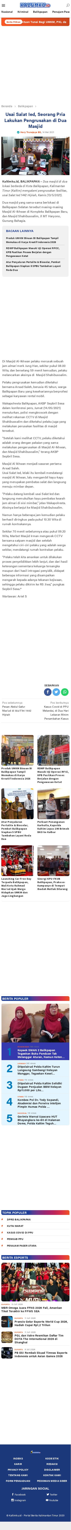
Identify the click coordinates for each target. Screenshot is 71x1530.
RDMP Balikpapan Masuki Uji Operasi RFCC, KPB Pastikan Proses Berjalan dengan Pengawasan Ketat (33, 252)
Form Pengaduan (18, 1481)
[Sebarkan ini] (48, 692)
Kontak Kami (52, 1475)
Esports (5, 1304)
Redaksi (52, 1464)
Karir (18, 1464)
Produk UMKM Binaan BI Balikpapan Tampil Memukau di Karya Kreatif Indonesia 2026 (32, 240)
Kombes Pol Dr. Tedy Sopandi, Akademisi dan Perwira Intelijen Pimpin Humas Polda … (39, 1103)
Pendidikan (23, 1046)
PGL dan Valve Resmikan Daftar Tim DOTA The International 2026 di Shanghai (39, 1339)
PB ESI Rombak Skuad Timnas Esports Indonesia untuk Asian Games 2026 (41, 1354)
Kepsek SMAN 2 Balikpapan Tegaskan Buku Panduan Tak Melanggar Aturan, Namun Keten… (41, 1053)
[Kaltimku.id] (35, 5)
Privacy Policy (18, 1469)
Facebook (20, 1494)
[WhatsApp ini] (65, 692)
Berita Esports (15, 1257)
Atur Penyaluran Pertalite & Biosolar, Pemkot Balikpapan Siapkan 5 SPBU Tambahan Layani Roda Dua (33, 266)
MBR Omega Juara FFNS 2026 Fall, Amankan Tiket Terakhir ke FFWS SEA (31, 1309)
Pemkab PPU (15, 1239)
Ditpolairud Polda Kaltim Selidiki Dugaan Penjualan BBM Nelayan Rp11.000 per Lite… (40, 1087)
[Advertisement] (35, 65)
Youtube (53, 1500)
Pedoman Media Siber (52, 1481)
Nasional (22, 1113)
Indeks (18, 1458)
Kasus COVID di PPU (20, 1232)
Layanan (22, 1063)
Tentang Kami (18, 1475)
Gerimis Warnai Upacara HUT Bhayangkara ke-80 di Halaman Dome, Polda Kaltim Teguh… (39, 1120)
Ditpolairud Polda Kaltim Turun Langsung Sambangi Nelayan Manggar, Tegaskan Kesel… (39, 1070)
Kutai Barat (15, 1226)
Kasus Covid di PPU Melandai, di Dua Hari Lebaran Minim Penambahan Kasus (56, 710)
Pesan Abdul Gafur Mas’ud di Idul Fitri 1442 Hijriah (16, 708)
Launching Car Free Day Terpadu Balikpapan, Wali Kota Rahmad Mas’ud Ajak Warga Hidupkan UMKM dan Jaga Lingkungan (16, 887)
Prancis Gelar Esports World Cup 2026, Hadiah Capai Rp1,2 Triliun (41, 1323)
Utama (21, 1080)
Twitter (54, 1494)
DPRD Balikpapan (19, 1219)
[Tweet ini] (56, 692)
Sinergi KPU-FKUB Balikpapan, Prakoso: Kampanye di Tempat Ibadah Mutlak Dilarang (52, 884)
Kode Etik (52, 1458)
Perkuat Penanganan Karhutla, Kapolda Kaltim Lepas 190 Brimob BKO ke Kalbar (53, 827)
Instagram (20, 1500)
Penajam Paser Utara (22, 1245)
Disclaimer (52, 1469)
